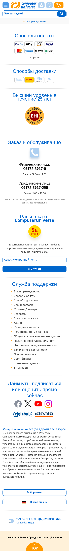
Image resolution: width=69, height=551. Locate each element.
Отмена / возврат (26, 309)
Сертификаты (22, 358)
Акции (18, 323)
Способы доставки (26, 300)
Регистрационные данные (31, 332)
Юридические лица (26, 327)
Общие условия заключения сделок (37, 336)
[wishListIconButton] (49, 5)
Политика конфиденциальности (34, 341)
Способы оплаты (25, 296)
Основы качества (25, 354)
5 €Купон (34, 269)
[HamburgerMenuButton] (6, 5)
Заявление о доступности (30, 350)
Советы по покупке (26, 318)
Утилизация (21, 367)
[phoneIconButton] (34, 152)
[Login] (41, 5)
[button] (41, 5)
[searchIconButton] (61, 14)
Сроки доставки (24, 305)
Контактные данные (27, 363)
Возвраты (20, 314)
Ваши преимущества (27, 291)
